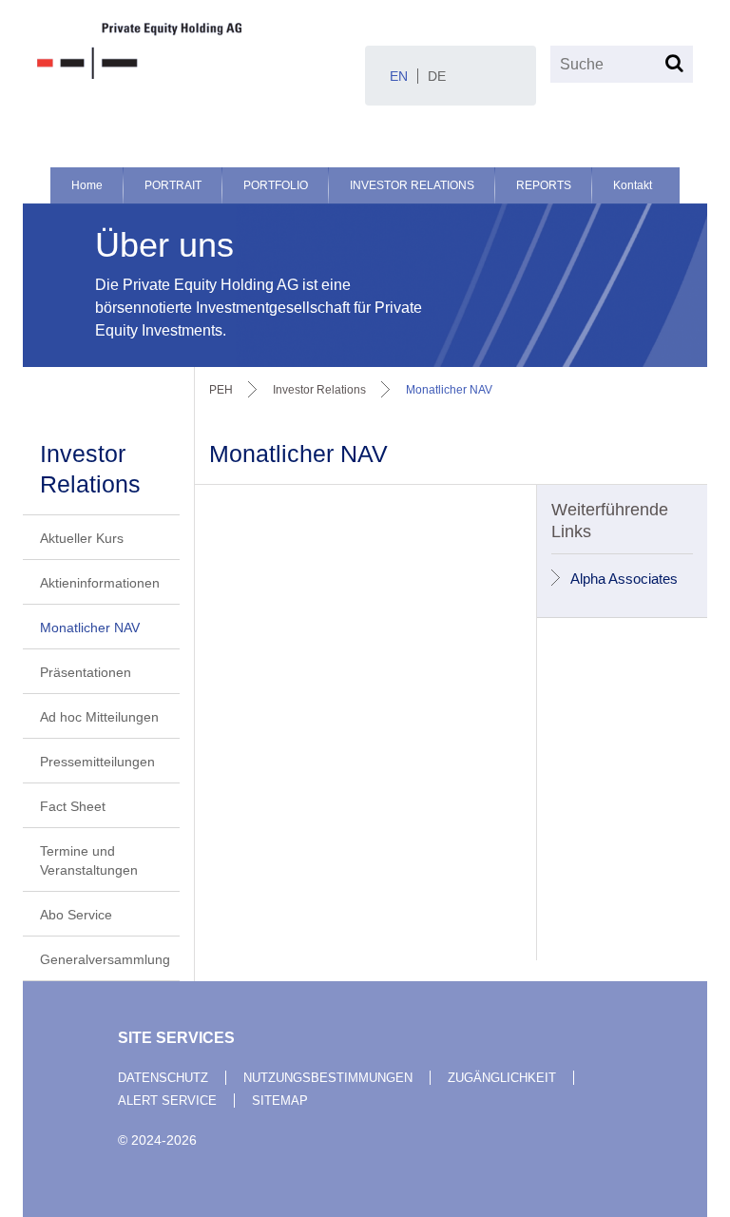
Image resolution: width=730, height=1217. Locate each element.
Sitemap (280, 1100)
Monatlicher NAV (90, 627)
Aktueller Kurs (82, 538)
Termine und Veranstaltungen (89, 860)
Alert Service (167, 1100)
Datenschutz (163, 1078)
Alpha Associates (624, 578)
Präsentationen (85, 672)
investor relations (319, 389)
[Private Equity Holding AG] (194, 51)
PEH (221, 389)
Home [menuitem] (87, 185)
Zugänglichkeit (502, 1078)
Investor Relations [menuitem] (412, 185)
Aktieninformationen (100, 582)
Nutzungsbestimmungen (328, 1078)
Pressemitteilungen (97, 761)
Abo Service (76, 914)
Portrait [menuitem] (173, 185)
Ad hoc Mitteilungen (99, 716)
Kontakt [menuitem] (632, 185)
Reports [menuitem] (543, 185)
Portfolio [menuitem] (275, 185)
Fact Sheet (73, 806)
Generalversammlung (105, 959)
